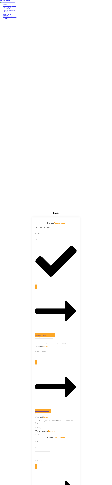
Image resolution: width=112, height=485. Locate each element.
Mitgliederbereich (7, 14)
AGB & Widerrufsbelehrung (10, 17)
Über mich (5, 11)
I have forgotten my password (44, 338)
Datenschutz (6, 18)
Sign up (63, 343)
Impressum (5, 15)
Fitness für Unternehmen (9, 10)
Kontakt (5, 12)
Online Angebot (7, 7)
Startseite (5, 4)
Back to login (39, 413)
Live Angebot (6, 8)
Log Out (37, 434)
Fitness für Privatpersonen (9, 6)
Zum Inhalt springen (5, 0)
